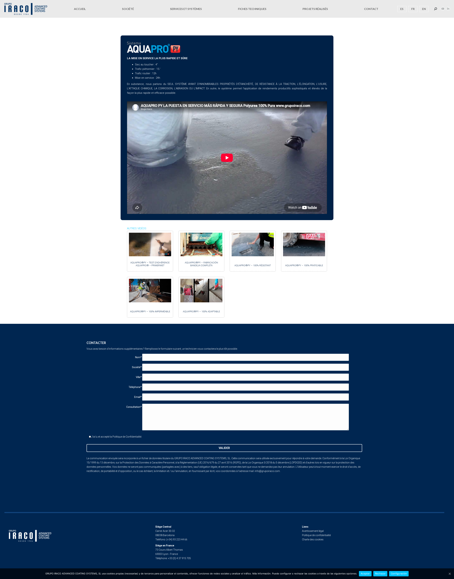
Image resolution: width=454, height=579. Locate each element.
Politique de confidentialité (316, 535)
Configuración (399, 573)
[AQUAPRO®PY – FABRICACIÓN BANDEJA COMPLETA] (201, 251)
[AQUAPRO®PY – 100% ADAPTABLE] (201, 297)
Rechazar (380, 573)
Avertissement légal (313, 531)
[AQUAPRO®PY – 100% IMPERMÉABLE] (150, 297)
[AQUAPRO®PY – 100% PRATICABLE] (304, 251)
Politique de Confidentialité (126, 436)
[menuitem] (80, 9)
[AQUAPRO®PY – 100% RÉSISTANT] (253, 251)
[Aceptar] (449, 573)
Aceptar (365, 573)
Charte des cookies (312, 539)
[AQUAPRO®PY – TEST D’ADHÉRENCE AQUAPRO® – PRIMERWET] (150, 251)
